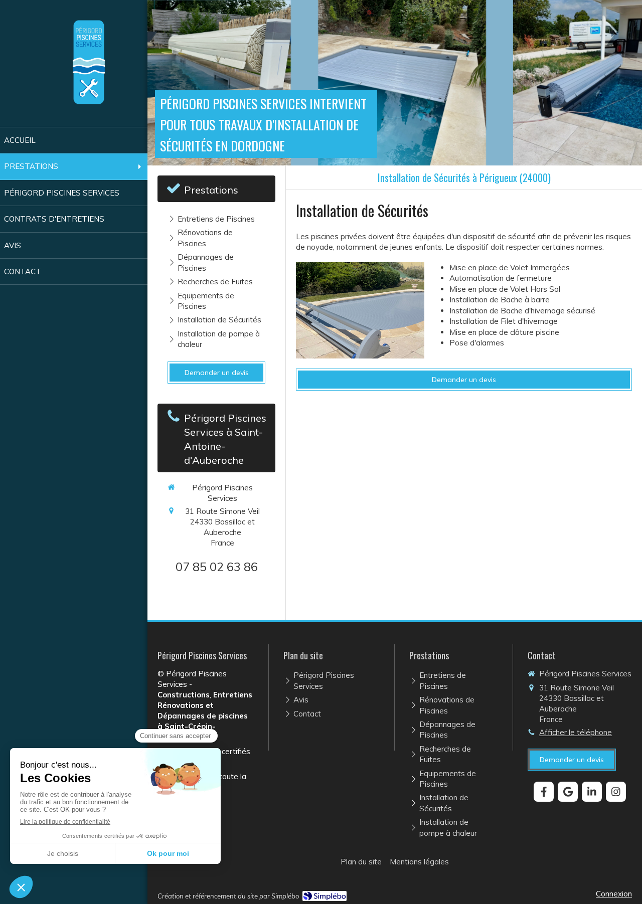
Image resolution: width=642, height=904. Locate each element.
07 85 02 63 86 (217, 566)
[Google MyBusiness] (568, 792)
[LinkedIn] (592, 792)
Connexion (614, 893)
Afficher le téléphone (575, 732)
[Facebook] (544, 792)
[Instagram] (616, 792)
